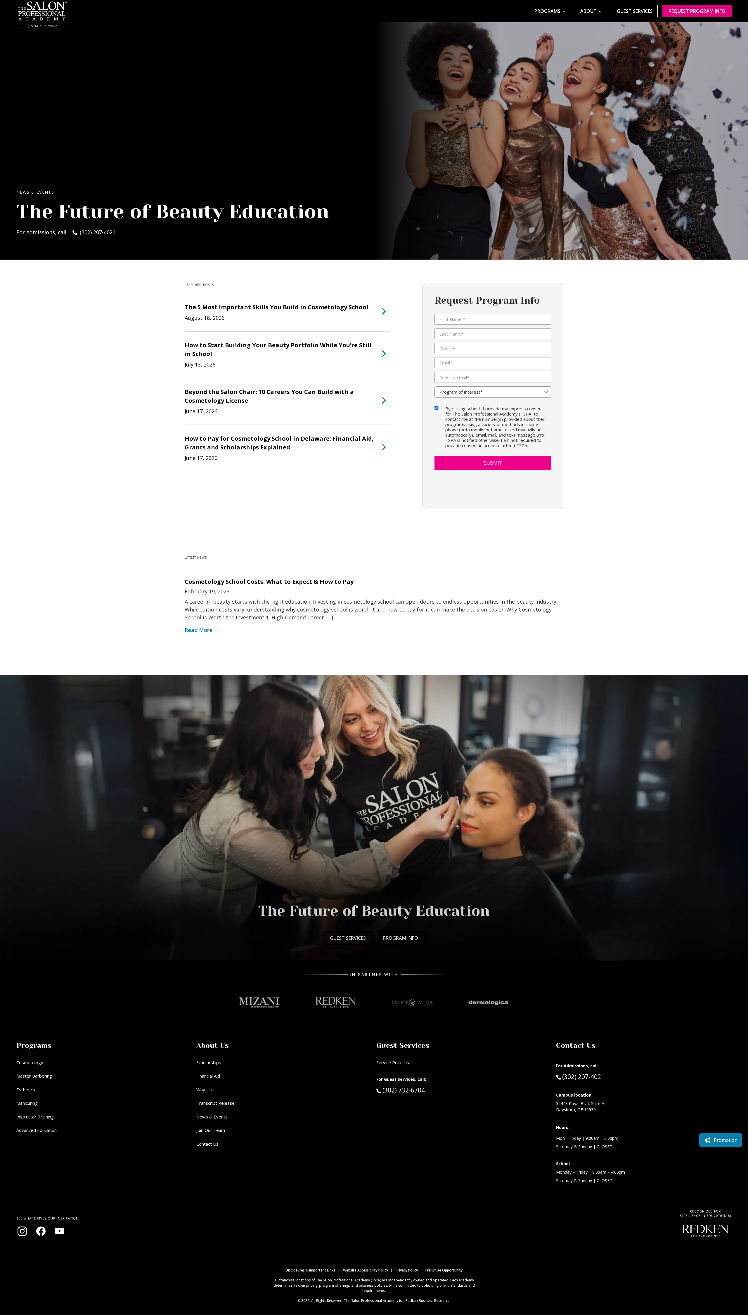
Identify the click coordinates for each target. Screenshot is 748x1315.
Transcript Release (215, 1103)
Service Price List (393, 1062)
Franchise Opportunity (444, 1270)
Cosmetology (29, 1062)
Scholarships (208, 1062)
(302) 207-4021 (583, 1076)
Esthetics (25, 1089)
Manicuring (27, 1103)
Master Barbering (34, 1076)
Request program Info (697, 11)
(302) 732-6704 (414, 1090)
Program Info (400, 938)
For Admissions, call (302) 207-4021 (65, 232)
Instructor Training (35, 1117)
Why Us (204, 1089)
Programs (547, 11)
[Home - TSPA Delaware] (42, 11)
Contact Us (207, 1144)
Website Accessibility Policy (365, 1270)
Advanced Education (36, 1130)
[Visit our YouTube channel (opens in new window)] (59, 1231)
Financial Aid (208, 1076)
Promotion (725, 1140)
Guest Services (635, 11)
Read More (198, 629)
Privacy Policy (407, 1270)
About (588, 11)
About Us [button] (212, 1045)
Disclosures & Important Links (310, 1270)
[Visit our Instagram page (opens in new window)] (22, 1231)
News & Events (212, 1117)
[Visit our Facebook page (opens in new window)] (41, 1231)
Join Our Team (210, 1130)
